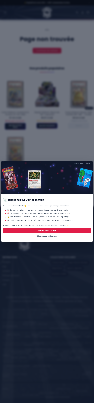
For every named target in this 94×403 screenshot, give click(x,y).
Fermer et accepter (47, 230)
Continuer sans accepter (82, 164)
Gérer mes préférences (47, 236)
